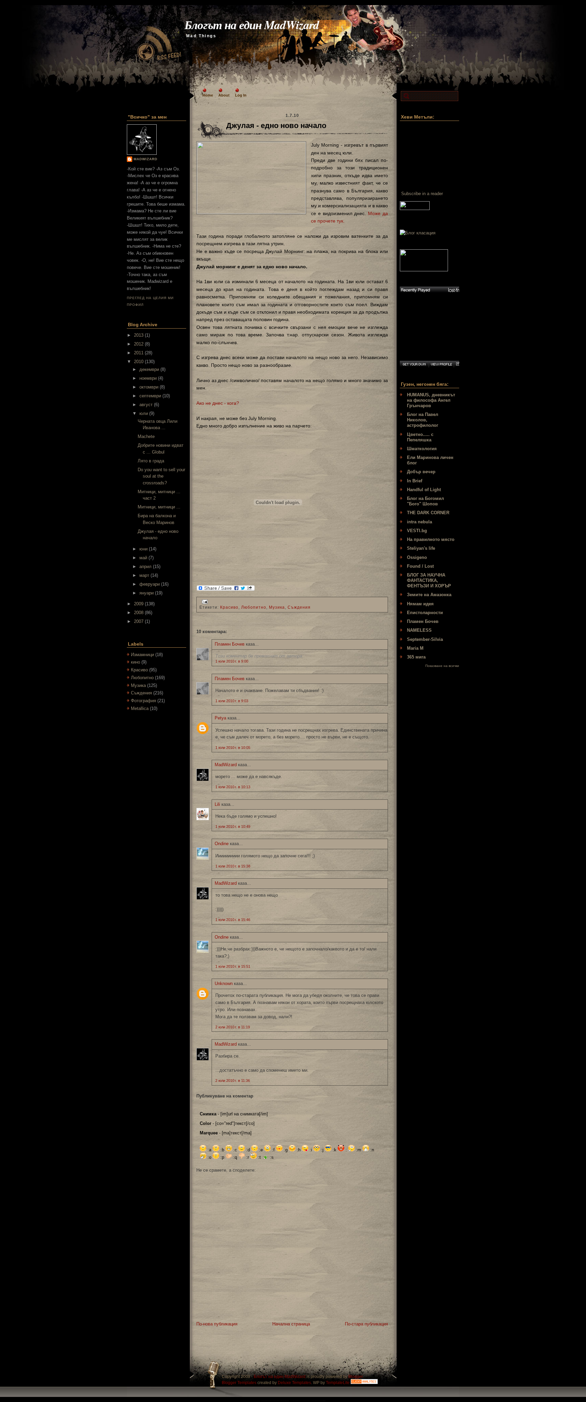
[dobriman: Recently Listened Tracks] (431, 290)
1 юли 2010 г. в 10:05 (232, 748)
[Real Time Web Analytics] (364, 1382)
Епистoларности (425, 612)
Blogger (355, 1376)
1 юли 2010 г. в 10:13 (232, 787)
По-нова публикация (216, 1323)
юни (144, 548)
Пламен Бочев (230, 644)
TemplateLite (338, 1382)
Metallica (140, 708)
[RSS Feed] (158, 38)
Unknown (224, 983)
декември (149, 369)
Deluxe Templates (294, 1382)
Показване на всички (442, 666)
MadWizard (145, 159)
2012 (139, 344)
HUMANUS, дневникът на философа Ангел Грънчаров (431, 400)
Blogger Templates (239, 1382)
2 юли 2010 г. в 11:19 (232, 1027)
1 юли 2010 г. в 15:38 (232, 866)
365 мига (416, 657)
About (224, 95)
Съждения (141, 692)
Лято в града (151, 460)
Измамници (142, 654)
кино (135, 662)
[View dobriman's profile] (441, 364)
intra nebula (419, 521)
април (146, 566)
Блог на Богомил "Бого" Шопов (425, 501)
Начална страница (291, 1323)
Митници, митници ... (159, 506)
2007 (139, 621)
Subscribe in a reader (422, 193)
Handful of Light (424, 489)
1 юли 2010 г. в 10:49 (232, 826)
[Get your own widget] (414, 364)
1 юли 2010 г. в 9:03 (231, 701)
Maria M (415, 648)
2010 (139, 361)
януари (147, 592)
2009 (139, 603)
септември (150, 395)
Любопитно (142, 677)
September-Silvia (425, 639)
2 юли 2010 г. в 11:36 (232, 1081)
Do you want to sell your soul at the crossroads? (161, 476)
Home (207, 95)
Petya (220, 717)
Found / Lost (420, 566)
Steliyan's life (421, 548)
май (144, 557)
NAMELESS (419, 630)
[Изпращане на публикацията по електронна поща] (203, 601)
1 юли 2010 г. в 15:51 (232, 966)
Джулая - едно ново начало (276, 125)
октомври (149, 387)
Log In (241, 95)
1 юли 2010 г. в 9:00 (231, 661)
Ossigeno (417, 557)
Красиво (139, 669)
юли (144, 413)
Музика (138, 685)
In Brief (414, 480)
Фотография (143, 700)
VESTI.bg (417, 530)
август (146, 404)
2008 (139, 612)
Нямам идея (420, 603)
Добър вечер (421, 471)
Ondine (222, 843)
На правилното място (430, 539)
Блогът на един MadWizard (251, 24)
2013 (139, 335)
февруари (150, 584)
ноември (148, 378)
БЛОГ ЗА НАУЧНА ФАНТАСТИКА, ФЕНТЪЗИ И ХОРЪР (429, 580)
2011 (139, 352)
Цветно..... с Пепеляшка (420, 437)
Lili (217, 804)
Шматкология (422, 448)
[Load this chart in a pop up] (458, 364)
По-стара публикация (366, 1323)
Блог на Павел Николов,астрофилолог (422, 420)
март (145, 575)
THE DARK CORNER (428, 512)
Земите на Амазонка (429, 594)
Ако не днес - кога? (217, 403)
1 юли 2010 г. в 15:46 (232, 920)
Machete (146, 436)
